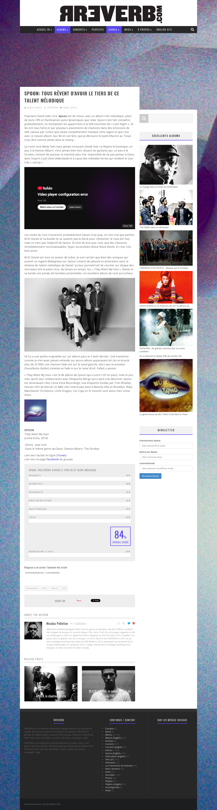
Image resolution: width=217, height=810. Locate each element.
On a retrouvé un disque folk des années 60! (161, 356)
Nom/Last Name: (149, 452)
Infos (127, 29)
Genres (112, 29)
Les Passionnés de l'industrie (119, 765)
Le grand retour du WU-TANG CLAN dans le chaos (164, 414)
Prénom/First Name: (150, 440)
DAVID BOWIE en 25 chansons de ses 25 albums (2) (164, 305)
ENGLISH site (164, 29)
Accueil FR (43, 29)
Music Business (112, 768)
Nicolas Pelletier (34, 107)
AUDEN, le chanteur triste (51, 696)
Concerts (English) (113, 747)
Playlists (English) (113, 784)
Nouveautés (32, 588)
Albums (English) (113, 737)
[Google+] (133, 623)
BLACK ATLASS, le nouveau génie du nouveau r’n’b (110, 693)
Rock (44, 588)
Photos (108, 778)
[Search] (193, 29)
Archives (109, 740)
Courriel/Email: (147, 463)
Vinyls (108, 790)
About (108, 731)
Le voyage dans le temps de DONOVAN (159, 186)
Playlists (98, 29)
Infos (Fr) (109, 759)
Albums (61, 29)
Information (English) (115, 756)
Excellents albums (166, 136)
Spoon (55, 588)
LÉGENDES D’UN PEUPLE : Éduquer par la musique (164, 268)
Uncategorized (112, 787)
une (64, 588)
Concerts (79, 29)
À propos (144, 29)
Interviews (110, 762)
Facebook (52, 459)
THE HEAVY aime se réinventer (154, 227)
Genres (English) (113, 753)
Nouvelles (110, 774)
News (108, 771)
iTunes (61, 455)
